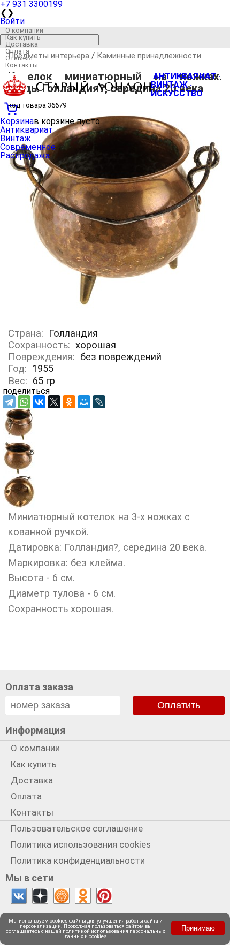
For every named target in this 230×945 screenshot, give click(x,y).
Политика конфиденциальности (78, 860)
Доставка (21, 44)
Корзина (17, 121)
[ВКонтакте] (39, 401)
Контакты (21, 65)
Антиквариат (26, 130)
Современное (28, 147)
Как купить (23, 37)
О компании (24, 30)
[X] (54, 401)
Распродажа (25, 155)
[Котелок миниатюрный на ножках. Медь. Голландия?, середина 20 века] (115, 314)
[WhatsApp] (24, 401)
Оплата (17, 51)
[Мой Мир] (84, 401)
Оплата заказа (39, 686)
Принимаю (198, 928)
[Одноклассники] (69, 401)
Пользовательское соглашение (77, 828)
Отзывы (19, 58)
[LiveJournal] (99, 401)
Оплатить (178, 705)
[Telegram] (9, 401)
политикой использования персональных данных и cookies (114, 933)
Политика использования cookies (81, 844)
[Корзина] (115, 107)
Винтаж (15, 138)
